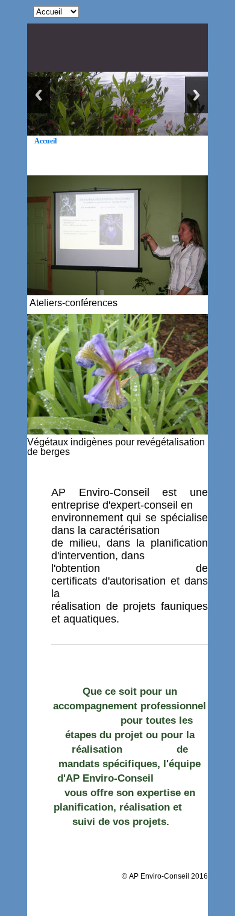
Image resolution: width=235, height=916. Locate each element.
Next (196, 95)
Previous (38, 95)
